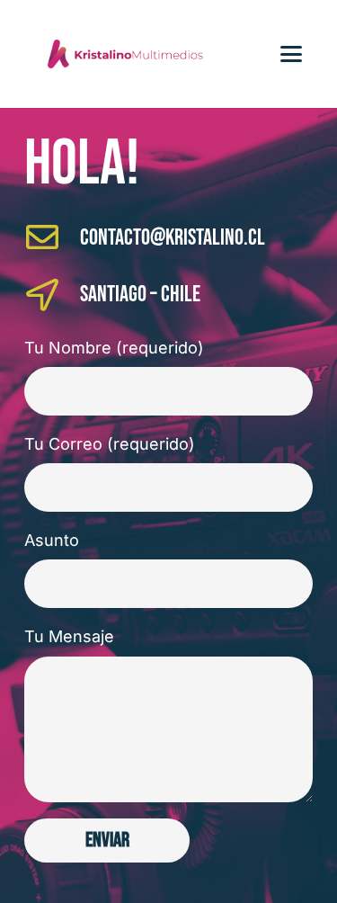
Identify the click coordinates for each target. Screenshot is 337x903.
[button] (291, 54)
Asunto (51, 540)
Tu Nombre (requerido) (114, 347)
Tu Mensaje (69, 636)
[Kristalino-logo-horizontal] (125, 54)
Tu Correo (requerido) (109, 443)
